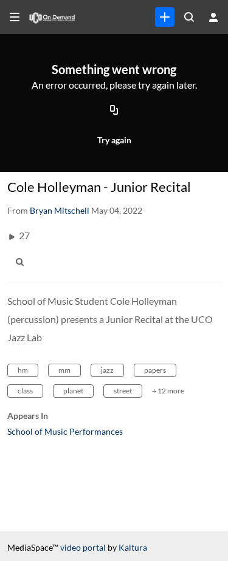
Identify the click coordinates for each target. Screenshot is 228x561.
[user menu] (213, 17)
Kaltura (133, 547)
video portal (83, 547)
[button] (23, 261)
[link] (164, 17)
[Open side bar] (14, 17)
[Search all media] (189, 17)
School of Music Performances (65, 431)
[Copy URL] (114, 111)
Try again (114, 140)
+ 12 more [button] (168, 390)
